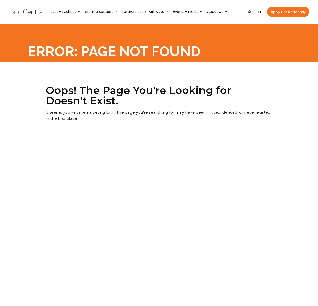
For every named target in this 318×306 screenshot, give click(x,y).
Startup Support (99, 12)
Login (259, 12)
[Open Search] (249, 12)
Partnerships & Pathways (143, 12)
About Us (215, 12)
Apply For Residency (288, 12)
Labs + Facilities (63, 12)
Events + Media (185, 12)
